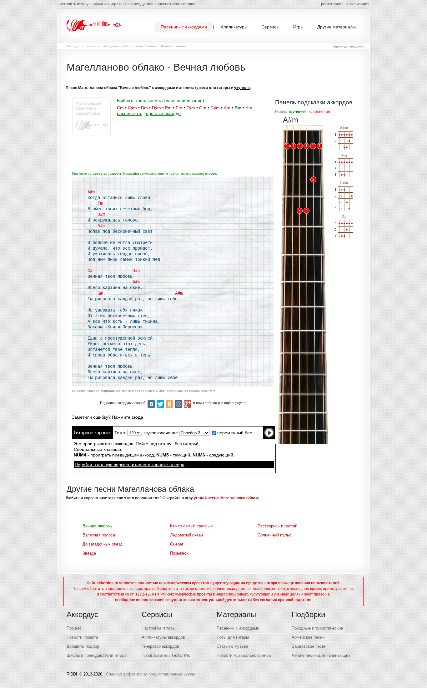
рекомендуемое (139, 4)
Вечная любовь (97, 526)
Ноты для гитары (233, 637)
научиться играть (107, 4)
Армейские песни (308, 637)
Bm (237, 107)
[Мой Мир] (178, 404)
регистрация (332, 4)
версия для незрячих (348, 46)
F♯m (190, 107)
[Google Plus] (187, 404)
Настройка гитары (158, 628)
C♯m (132, 107)
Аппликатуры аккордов (163, 637)
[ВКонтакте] (151, 404)
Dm (144, 107)
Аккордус (73, 46)
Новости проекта (82, 637)
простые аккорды (163, 113)
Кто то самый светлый (191, 526)
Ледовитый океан (186, 535)
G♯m (215, 107)
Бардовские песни (309, 646)
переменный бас (234, 432)
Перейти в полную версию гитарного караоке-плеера (129, 464)
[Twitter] (160, 404)
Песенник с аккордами (102, 46)
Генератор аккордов (160, 646)
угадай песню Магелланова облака (226, 498)
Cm (120, 107)
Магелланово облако (140, 46)
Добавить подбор (83, 646)
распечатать (129, 113)
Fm (179, 107)
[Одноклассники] (169, 404)
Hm (248, 107)
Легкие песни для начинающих (321, 655)
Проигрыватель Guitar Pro (166, 655)
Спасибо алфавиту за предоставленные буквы (150, 674)
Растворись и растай (277, 526)
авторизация (357, 4)
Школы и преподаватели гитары (97, 655)
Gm (202, 107)
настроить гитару (73, 4)
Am (227, 107)
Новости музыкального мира (244, 655)
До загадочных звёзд (103, 544)
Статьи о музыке (232, 646)
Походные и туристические (317, 628)
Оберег (176, 544)
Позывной (179, 553)
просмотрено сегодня (176, 4)
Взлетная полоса (99, 535)
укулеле (242, 88)
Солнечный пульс (274, 535)
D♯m (156, 107)
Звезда (89, 553)
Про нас (74, 628)
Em (168, 107)
